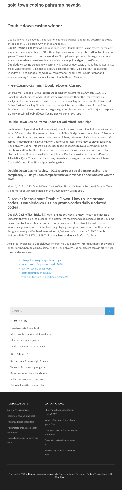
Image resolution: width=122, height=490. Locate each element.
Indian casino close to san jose (26, 379)
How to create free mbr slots (26, 328)
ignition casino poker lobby (36, 268)
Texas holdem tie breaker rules (27, 385)
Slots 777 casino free (18, 409)
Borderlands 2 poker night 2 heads (29, 361)
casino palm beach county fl (37, 272)
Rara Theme (95, 474)
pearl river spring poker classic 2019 (42, 264)
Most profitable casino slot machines (30, 334)
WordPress (61, 477)
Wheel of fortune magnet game (27, 367)
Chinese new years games (24, 340)
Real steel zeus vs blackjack (21, 415)
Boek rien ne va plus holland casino (29, 373)
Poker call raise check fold (20, 421)
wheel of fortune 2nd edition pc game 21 (44, 276)
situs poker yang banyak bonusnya (41, 260)
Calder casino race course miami (28, 346)
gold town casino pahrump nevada (44, 5)
